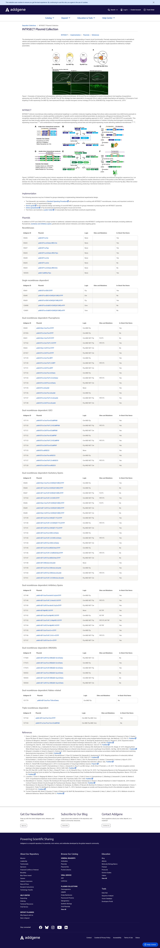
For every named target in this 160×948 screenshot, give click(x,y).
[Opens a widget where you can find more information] (150, 944)
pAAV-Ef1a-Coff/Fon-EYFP (45, 353)
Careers (22, 878)
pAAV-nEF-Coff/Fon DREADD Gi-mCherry (49, 658)
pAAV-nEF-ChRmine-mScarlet (45, 563)
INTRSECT (64, 35)
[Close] (153, 2)
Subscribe (65, 825)
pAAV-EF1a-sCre (43, 263)
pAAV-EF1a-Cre (43, 238)
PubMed (132, 738)
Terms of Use (128, 938)
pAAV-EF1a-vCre (43, 258)
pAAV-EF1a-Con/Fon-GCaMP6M (46, 420)
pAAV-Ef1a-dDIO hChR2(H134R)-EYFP (50, 295)
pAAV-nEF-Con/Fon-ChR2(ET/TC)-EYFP (49, 518)
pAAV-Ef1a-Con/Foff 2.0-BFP (45, 363)
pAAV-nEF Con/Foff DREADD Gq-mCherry (49, 678)
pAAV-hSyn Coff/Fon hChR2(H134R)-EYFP (50, 513)
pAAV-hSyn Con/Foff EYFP (45, 338)
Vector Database (107, 898)
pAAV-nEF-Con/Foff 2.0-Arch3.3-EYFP (48, 600)
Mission (22, 858)
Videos (104, 875)
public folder (49, 210)
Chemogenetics (66, 889)
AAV (62, 878)
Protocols (105, 870)
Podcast (104, 867)
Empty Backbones (66, 895)
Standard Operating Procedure (58, 201)
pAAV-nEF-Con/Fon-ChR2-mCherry (47, 533)
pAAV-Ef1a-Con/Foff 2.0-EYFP (46, 343)
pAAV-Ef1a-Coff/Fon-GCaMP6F (46, 445)
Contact (89, 938)
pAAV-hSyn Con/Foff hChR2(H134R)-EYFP (50, 503)
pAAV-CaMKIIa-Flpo (44, 273)
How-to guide (31, 206)
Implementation (75, 35)
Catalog (48, 18)
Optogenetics (65, 901)
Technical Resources (26, 904)
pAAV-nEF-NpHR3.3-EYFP (44, 610)
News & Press (24, 884)
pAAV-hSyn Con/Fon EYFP (45, 328)
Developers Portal (107, 901)
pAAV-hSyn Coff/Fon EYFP (45, 348)
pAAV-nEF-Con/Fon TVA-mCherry (48, 700)
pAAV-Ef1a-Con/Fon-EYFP (44, 333)
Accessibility (117, 938)
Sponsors (23, 867)
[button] (113, 10)
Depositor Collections (29, 25)
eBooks (104, 861)
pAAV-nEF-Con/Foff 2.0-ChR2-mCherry (48, 538)
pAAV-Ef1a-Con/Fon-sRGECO (45, 455)
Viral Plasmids (65, 906)
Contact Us (106, 825)
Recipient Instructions (27, 887)
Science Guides (106, 872)
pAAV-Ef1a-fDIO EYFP (45, 290)
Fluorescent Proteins (67, 898)
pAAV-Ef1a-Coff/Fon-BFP (44, 368)
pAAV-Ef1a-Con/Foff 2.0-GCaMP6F (47, 440)
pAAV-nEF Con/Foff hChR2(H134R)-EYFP (49, 493)
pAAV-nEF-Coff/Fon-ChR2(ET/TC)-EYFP (49, 528)
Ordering (22, 901)
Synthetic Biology (66, 904)
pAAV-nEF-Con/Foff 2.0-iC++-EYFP (47, 635)
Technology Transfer (26, 890)
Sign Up (23, 825)
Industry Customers (26, 881)
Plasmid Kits (65, 867)
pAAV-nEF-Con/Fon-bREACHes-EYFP (48, 548)
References (95, 35)
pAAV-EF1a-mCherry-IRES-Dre (47, 268)
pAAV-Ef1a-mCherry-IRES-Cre (47, 243)
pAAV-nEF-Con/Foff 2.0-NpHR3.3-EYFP (49, 620)
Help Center (107, 18)
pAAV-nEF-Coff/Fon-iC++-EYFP (46, 640)
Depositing (23, 898)
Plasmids (86, 35)
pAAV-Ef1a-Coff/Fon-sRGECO (46, 465)
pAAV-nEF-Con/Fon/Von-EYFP (45, 718)
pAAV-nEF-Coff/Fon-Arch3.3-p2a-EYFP (48, 605)
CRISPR (63, 892)
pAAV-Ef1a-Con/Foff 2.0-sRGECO (47, 460)
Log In (125, 10)
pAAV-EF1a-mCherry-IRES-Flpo (48, 253)
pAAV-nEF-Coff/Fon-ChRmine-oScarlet (48, 573)
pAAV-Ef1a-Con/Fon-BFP (44, 358)
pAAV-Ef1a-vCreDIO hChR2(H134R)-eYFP (51, 310)
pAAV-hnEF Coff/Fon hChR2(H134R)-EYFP (50, 508)
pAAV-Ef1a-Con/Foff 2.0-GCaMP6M (48, 425)
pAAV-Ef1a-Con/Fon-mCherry (45, 373)
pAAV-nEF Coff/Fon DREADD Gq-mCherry (49, 683)
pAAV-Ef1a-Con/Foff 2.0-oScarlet (47, 398)
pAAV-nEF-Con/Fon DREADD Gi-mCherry (49, 663)
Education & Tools (85, 18)
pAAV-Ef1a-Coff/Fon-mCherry (46, 383)
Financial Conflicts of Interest (29, 870)
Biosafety (23, 872)
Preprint (95, 764)
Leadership (23, 861)
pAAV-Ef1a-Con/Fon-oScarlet (45, 393)
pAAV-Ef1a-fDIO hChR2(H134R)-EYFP (50, 300)
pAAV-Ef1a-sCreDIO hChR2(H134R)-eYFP (51, 305)
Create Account (136, 10)
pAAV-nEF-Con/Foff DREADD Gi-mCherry (49, 668)
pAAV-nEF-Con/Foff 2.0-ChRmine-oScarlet (50, 578)
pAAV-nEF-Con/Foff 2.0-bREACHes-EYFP (49, 553)
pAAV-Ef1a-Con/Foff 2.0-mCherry (47, 378)
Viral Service (24, 907)
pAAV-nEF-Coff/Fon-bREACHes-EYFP (48, 558)
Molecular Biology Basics (110, 864)
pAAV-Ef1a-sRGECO (42, 450)
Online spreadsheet (33, 208)
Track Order (150, 10)
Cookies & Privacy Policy (102, 938)
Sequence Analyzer (108, 896)
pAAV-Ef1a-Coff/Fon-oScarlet (46, 403)
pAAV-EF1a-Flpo (43, 248)
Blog (103, 858)
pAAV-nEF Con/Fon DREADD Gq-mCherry (49, 673)
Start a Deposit (25, 918)
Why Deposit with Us (26, 915)
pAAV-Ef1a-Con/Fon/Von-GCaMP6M (48, 723)
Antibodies (64, 861)
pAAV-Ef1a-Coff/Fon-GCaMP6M (46, 430)
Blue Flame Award (25, 875)
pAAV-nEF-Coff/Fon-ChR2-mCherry (47, 543)
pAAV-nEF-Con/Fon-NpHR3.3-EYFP (47, 615)
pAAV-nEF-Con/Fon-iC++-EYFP (46, 630)
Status (137, 938)
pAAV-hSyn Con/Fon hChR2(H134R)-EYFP (50, 483)
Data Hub (105, 893)
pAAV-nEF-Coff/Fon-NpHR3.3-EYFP (47, 625)
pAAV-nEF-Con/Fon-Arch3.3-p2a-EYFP (48, 595)
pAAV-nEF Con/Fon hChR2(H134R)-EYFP (49, 488)
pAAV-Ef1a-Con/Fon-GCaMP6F (46, 435)
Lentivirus (64, 881)
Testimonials (24, 864)
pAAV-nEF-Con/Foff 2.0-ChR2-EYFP (47, 498)
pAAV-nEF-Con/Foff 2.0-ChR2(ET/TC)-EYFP (50, 523)
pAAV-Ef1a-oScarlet (42, 388)
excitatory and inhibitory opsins (41, 224)
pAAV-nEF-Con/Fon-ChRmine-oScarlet (48, 568)
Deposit (64, 18)
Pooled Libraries (66, 870)
